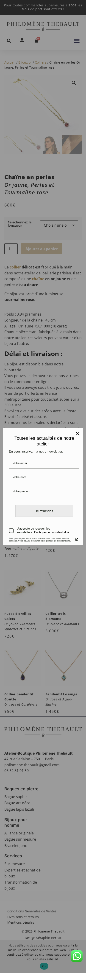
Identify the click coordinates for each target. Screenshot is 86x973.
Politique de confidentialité (51, 532)
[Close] (77, 433)
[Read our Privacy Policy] (76, 539)
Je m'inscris (44, 511)
